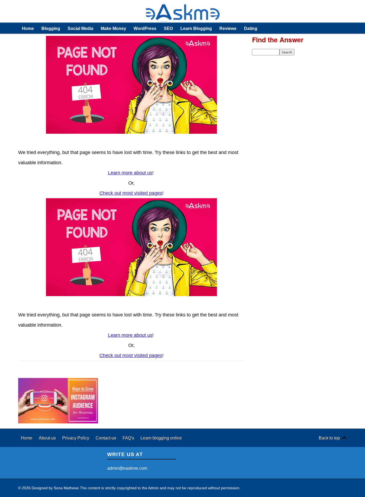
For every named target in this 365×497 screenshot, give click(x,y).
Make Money (113, 28)
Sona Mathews (66, 488)
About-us (48, 437)
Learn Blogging (196, 28)
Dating (250, 28)
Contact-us (106, 437)
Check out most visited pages (130, 193)
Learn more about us (130, 172)
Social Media (80, 28)
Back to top (329, 437)
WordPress (145, 28)
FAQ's (129, 437)
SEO (168, 28)
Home (28, 28)
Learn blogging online (161, 437)
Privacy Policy (76, 437)
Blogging (50, 28)
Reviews (227, 28)
